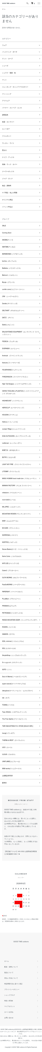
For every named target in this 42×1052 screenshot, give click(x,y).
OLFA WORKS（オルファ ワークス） (14, 577)
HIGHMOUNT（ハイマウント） (13, 401)
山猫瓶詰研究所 (7, 775)
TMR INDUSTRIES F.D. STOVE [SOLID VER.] (17, 726)
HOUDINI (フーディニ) (10, 415)
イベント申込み (7, 207)
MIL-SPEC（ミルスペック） (11, 507)
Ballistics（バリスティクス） (12, 268)
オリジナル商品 (7, 199)
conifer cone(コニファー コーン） (13, 289)
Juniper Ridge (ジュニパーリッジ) (13, 429)
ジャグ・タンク (7, 178)
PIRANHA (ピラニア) (9, 606)
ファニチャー (6, 136)
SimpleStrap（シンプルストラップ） (14, 655)
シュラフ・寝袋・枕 (9, 73)
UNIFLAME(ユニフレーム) (11, 761)
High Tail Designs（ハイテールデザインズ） (17, 384)
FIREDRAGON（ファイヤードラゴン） (15, 377)
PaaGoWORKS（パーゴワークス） (14, 584)
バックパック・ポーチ (9, 52)
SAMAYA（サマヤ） (9, 634)
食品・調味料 (6, 185)
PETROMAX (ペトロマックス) (12, 613)
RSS (5, 1001)
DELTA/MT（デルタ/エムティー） (13, 310)
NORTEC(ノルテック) (9, 542)
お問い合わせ (8, 1018)
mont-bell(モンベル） (9, 500)
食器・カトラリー (8, 122)
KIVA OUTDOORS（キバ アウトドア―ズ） (17, 436)
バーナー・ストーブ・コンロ (12, 108)
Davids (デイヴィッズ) (9, 303)
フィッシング (6, 94)
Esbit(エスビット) (8, 325)
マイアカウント (9, 1006)
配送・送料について (11, 967)
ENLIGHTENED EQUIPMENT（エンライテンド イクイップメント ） (20, 333)
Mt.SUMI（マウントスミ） (11, 528)
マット (4, 80)
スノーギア (6, 129)
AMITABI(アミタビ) (8, 247)
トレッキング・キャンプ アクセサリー (15, 87)
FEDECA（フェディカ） (10, 341)
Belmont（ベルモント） (10, 275)
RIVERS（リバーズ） (9, 627)
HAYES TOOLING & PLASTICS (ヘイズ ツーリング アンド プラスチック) (20, 392)
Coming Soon (6, 233)
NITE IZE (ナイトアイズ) (10, 563)
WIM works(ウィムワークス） (12, 768)
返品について (8, 972)
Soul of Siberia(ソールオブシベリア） (15, 676)
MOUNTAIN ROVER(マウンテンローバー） (16, 514)
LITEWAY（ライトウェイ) (11, 471)
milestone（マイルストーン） (12, 492)
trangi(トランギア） (9, 733)
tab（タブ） (6, 698)
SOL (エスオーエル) (9, 648)
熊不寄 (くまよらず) (9, 457)
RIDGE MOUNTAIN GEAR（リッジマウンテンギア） (20, 620)
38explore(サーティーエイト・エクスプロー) (17, 691)
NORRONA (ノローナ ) (10, 535)
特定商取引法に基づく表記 (13, 984)
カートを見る (8, 1012)
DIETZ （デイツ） (8, 317)
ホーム (3, 9)
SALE (4, 225)
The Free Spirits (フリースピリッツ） (15, 719)
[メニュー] (39, 3)
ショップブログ (9, 995)
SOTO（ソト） (7, 669)
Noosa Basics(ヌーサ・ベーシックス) (15, 549)
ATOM (11, 1001)
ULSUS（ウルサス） (9, 754)
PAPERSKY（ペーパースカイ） (12, 591)
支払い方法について (11, 978)
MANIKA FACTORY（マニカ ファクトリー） (17, 485)
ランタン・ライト (8, 143)
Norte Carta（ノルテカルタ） (12, 556)
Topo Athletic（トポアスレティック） (15, 712)
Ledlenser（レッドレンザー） (12, 443)
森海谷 (4, 783)
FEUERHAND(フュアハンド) (12, 370)
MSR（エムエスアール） (10, 521)
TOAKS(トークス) (8, 705)
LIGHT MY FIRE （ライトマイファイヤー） (17, 464)
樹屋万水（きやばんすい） (11, 450)
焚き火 (4, 150)
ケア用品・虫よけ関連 (9, 192)
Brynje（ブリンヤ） (9, 282)
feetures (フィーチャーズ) (11, 363)
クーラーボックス (8, 171)
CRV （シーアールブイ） (10, 296)
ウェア (4, 45)
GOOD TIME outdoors (8, 3)
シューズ (5, 66)
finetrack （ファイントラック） (12, 355)
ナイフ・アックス (8, 157)
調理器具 (5, 115)
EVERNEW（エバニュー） (11, 348)
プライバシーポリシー (11, 989)
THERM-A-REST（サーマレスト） (14, 740)
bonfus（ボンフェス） (9, 261)
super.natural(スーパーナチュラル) (14, 684)
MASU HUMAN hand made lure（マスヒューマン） (19, 478)
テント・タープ (7, 58)
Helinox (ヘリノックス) (10, 422)
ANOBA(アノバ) (7, 240)
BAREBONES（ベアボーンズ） (12, 254)
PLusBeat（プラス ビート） (11, 599)
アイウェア (6, 100)
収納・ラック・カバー (9, 164)
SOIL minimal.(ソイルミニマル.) (13, 641)
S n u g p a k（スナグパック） (12, 662)
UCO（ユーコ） (7, 747)
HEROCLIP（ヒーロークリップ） (13, 407)
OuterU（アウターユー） (10, 570)
